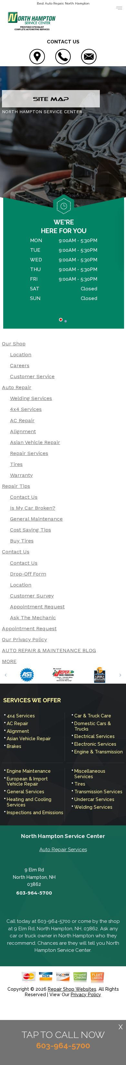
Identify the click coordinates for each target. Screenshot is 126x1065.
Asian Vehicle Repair (35, 442)
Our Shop (14, 344)
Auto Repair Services (63, 849)
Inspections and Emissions (35, 812)
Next (120, 675)
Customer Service (32, 376)
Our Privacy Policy (24, 639)
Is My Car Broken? (32, 508)
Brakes (14, 746)
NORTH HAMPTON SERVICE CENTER (42, 111)
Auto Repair (16, 387)
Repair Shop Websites (72, 989)
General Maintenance (36, 519)
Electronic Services (95, 744)
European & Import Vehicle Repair (27, 781)
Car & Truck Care (92, 715)
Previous (5, 675)
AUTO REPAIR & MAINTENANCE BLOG (49, 650)
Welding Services (31, 398)
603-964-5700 (34, 893)
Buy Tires (22, 541)
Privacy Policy (86, 994)
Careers (19, 365)
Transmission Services (98, 791)
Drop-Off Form (28, 574)
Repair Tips (16, 486)
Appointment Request (37, 607)
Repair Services (29, 453)
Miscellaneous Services (89, 774)
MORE (9, 661)
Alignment (23, 431)
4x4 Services (26, 409)
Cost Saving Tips (30, 530)
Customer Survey (32, 596)
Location (20, 354)
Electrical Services (94, 736)
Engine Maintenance (29, 771)
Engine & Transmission (98, 751)
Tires (16, 464)
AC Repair (22, 420)
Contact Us (23, 497)
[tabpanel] (63, 270)
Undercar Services (94, 799)
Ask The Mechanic (33, 617)
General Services (25, 791)
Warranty (21, 475)
